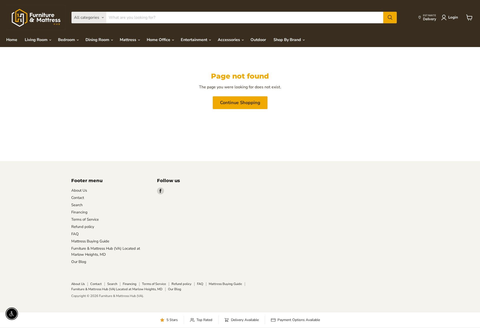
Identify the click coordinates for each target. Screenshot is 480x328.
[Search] (390, 17)
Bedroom (67, 40)
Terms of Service (85, 219)
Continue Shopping (240, 103)
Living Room (36, 40)
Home (11, 40)
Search (77, 204)
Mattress (128, 40)
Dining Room (98, 40)
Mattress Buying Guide (90, 241)
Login (453, 17)
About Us (79, 190)
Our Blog (78, 261)
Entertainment (194, 40)
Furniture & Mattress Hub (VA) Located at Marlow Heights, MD (116, 289)
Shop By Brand (288, 40)
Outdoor (258, 40)
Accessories (229, 40)
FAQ (75, 233)
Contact (77, 197)
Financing (79, 212)
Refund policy (82, 226)
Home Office (159, 40)
